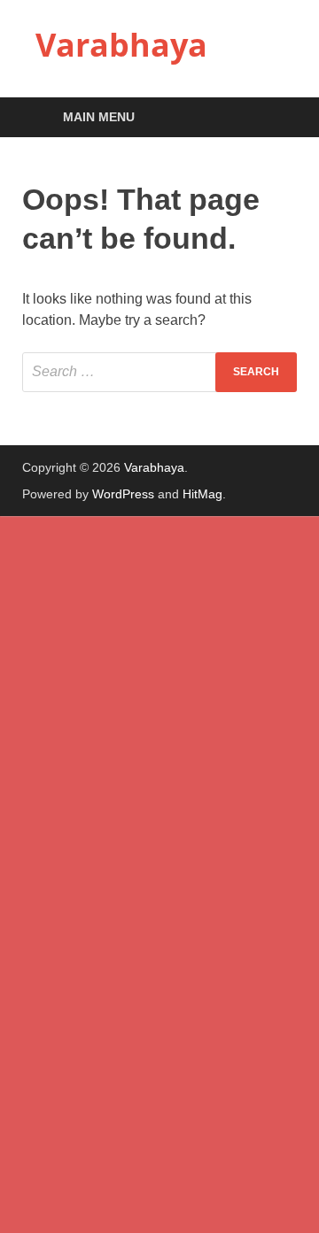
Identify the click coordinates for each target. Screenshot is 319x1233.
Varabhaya (121, 44)
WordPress (123, 494)
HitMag (202, 494)
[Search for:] (159, 372)
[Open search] (274, 118)
